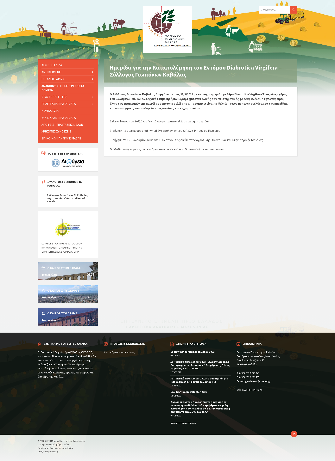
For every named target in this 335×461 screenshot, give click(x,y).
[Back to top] (294, 434)
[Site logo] (167, 52)
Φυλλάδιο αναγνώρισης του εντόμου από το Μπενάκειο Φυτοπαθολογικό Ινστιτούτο (167, 149)
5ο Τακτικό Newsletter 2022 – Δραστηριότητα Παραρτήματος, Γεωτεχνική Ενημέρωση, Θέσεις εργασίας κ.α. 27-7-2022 (200, 365)
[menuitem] (67, 65)
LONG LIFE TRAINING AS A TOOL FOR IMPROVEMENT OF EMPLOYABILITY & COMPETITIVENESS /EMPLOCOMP (61, 247)
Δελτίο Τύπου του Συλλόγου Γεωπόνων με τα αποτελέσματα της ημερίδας (159, 121)
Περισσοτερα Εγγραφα (183, 423)
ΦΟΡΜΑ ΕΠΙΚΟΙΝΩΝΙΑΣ (250, 390)
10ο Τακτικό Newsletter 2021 (188, 392)
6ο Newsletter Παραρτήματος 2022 (192, 351)
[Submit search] (293, 10)
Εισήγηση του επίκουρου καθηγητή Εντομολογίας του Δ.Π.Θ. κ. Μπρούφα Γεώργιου (165, 130)
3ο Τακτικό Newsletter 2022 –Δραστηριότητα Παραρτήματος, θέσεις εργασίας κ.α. (199, 380)
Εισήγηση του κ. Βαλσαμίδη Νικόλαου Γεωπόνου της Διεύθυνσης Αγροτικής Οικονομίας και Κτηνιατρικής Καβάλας (186, 140)
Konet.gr (54, 451)
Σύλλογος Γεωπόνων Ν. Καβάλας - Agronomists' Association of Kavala (67, 198)
